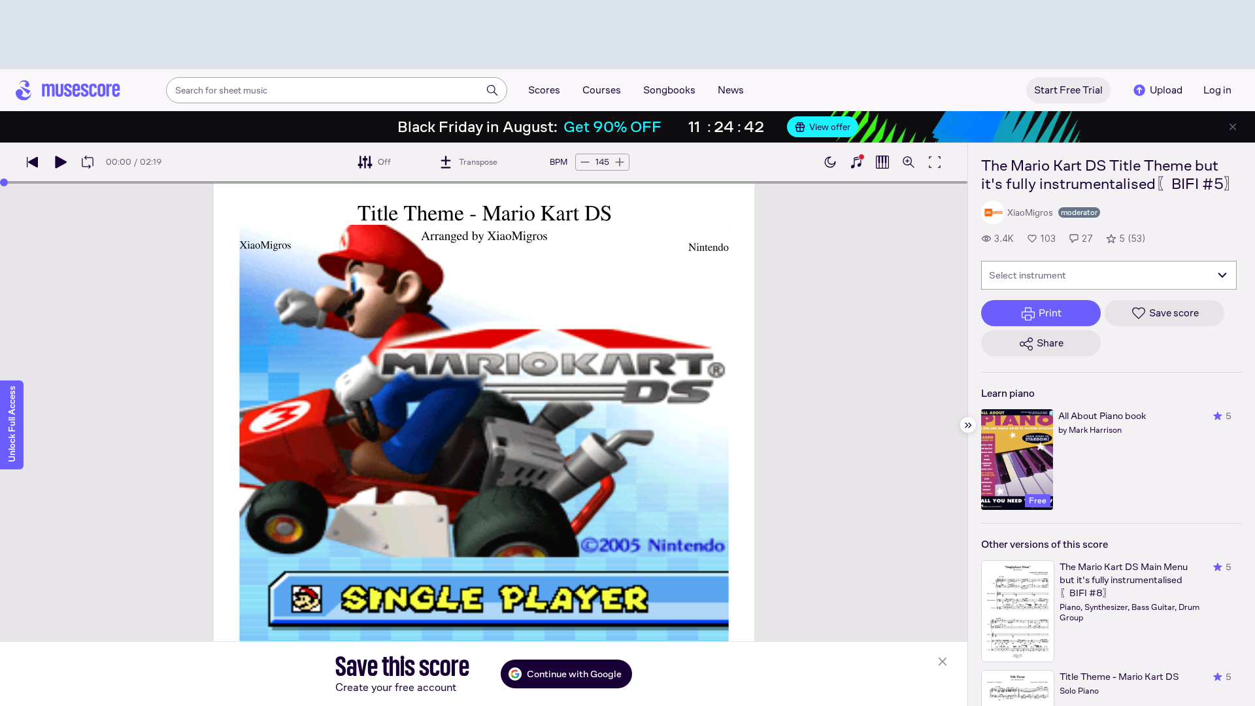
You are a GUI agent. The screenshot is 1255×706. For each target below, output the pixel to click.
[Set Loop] (88, 162)
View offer (829, 127)
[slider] (4, 182)
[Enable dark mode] (830, 162)
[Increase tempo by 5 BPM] (620, 162)
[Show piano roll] (882, 162)
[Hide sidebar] (968, 425)
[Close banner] (1233, 127)
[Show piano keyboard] (856, 162)
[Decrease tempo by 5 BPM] (585, 162)
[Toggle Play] (60, 162)
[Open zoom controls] (908, 162)
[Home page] (68, 90)
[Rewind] (33, 162)
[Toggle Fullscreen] (935, 162)
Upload (1166, 89)
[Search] (492, 90)
